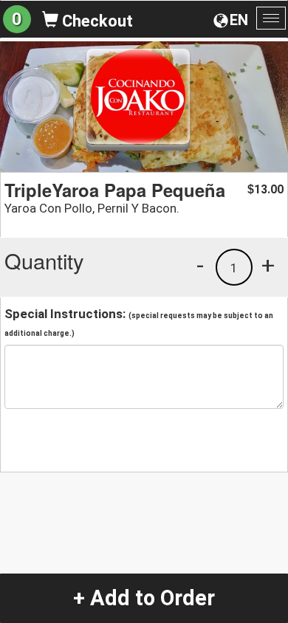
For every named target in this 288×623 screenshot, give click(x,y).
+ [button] (268, 265)
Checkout (95, 21)
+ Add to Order (144, 597)
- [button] (200, 265)
